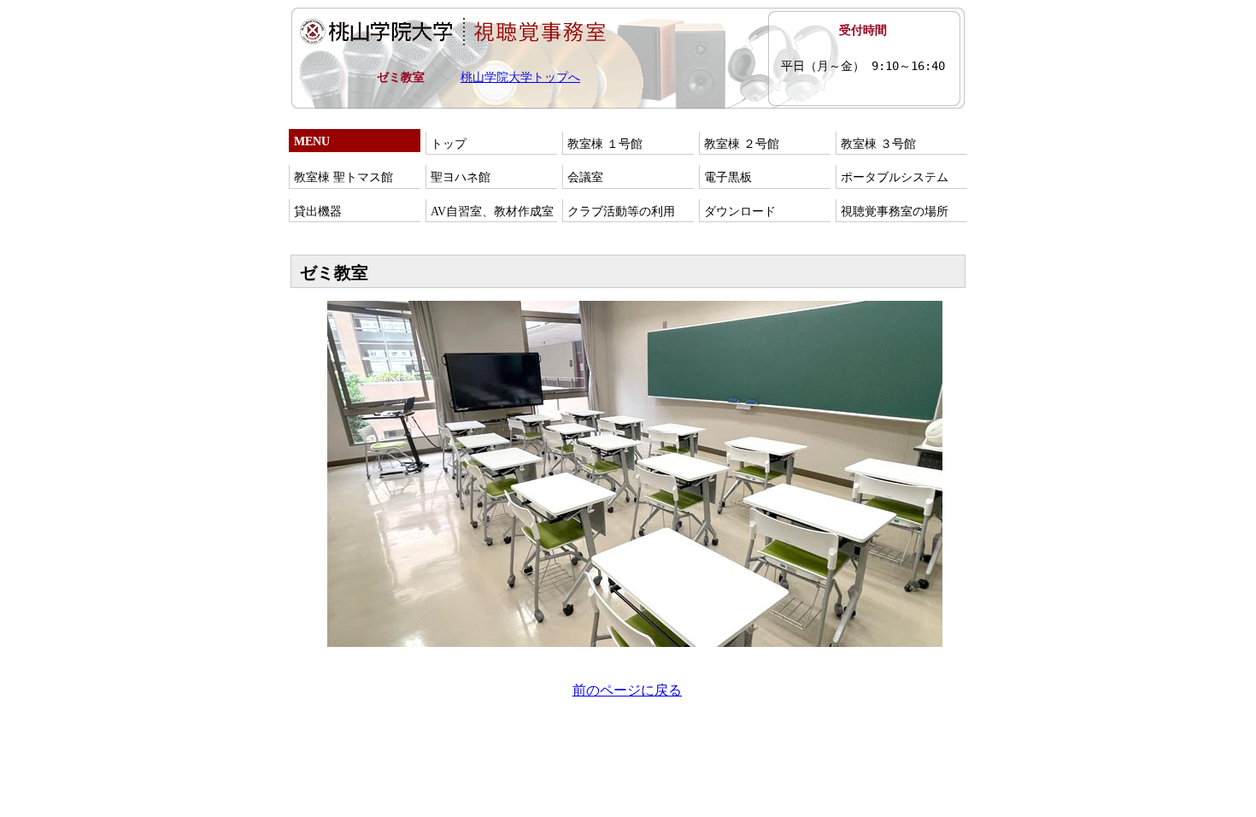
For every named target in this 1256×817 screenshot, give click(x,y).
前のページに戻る (627, 690)
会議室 (585, 177)
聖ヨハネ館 (460, 177)
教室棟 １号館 (605, 144)
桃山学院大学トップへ (520, 77)
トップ (449, 144)
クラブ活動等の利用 (621, 211)
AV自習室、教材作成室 (492, 211)
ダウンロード (740, 211)
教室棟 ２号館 (741, 144)
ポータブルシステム (894, 177)
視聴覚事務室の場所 (894, 211)
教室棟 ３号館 (878, 144)
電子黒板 (728, 177)
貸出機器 (318, 211)
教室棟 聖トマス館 (343, 177)
